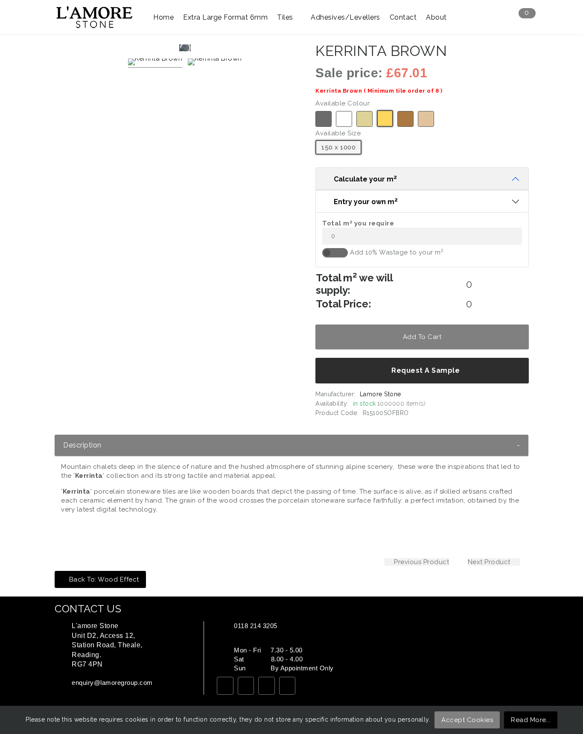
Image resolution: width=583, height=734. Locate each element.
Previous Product (420, 562)
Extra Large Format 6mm (225, 17)
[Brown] (405, 119)
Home (163, 17)
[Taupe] (426, 119)
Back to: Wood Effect (104, 579)
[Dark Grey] (323, 119)
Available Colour (342, 103)
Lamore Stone (380, 394)
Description (291, 445)
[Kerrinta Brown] (155, 63)
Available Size (338, 133)
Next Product (490, 562)
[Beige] (364, 119)
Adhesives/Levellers (345, 17)
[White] (344, 119)
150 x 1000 (338, 147)
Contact (403, 17)
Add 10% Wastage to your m (396, 252)
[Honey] (385, 118)
